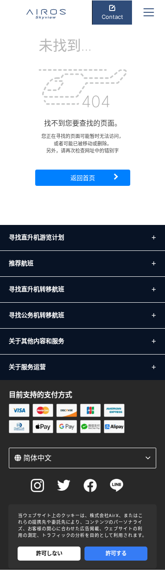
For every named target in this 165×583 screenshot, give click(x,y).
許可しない (49, 553)
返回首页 (82, 177)
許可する (116, 553)
